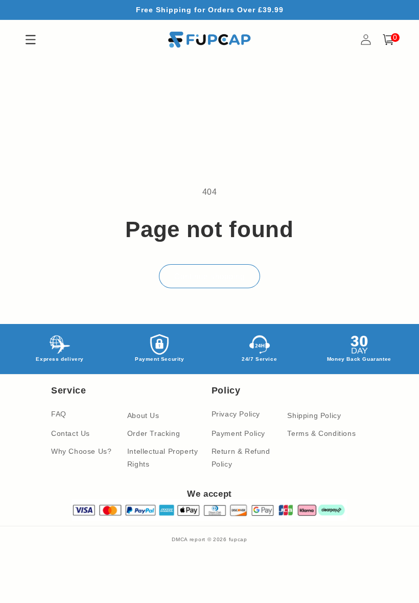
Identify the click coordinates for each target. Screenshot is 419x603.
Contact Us (70, 433)
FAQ (58, 414)
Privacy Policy (236, 414)
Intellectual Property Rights (162, 457)
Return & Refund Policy (241, 457)
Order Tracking (153, 433)
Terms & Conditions (321, 433)
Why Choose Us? (81, 451)
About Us (143, 415)
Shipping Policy (314, 415)
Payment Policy (238, 433)
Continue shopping (209, 276)
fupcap (238, 539)
